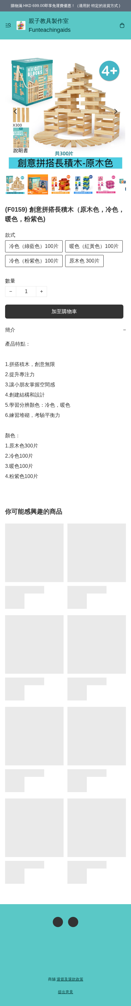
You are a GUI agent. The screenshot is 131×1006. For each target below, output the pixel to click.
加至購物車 (64, 311)
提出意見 (65, 992)
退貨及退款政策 (70, 979)
